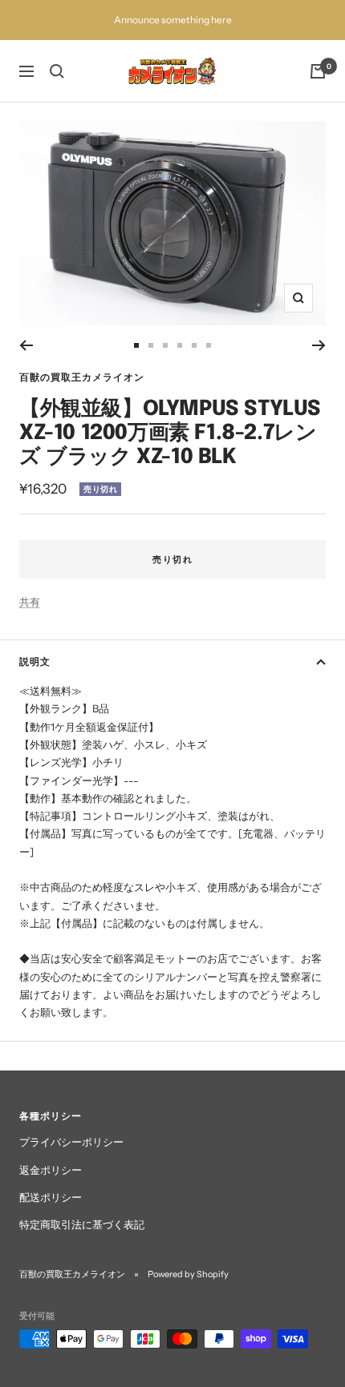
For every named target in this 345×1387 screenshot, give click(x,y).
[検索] (57, 71)
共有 (29, 601)
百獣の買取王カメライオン (81, 377)
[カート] (318, 71)
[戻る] (26, 345)
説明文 (35, 661)
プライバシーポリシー (71, 1141)
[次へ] (319, 345)
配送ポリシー (50, 1197)
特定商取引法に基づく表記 (81, 1224)
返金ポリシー (50, 1169)
